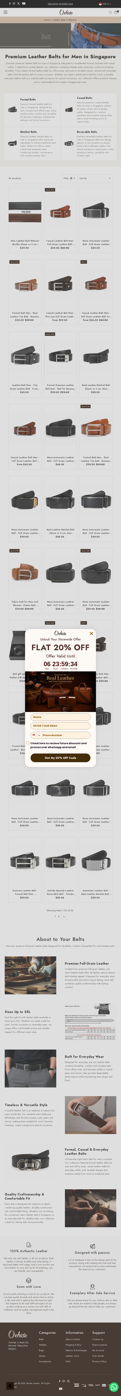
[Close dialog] (91, 633)
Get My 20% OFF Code (60, 758)
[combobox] (36, 735)
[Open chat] (10, 1386)
